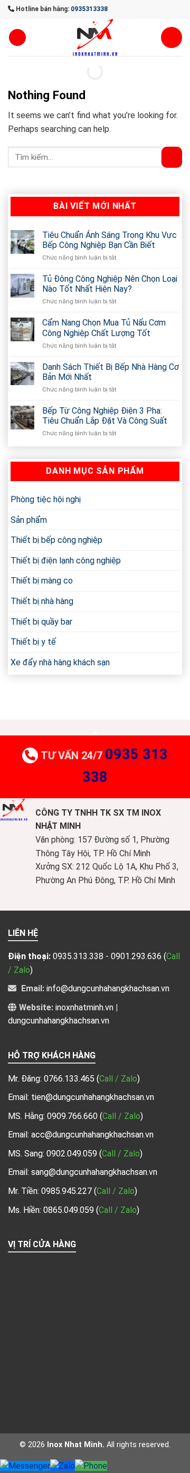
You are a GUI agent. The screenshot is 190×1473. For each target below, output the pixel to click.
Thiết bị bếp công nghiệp (56, 540)
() (118, 1079)
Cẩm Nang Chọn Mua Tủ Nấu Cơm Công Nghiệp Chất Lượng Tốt (104, 328)
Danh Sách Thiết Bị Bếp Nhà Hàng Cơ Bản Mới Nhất (110, 372)
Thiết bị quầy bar (41, 622)
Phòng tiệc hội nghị (46, 499)
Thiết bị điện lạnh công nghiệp (66, 561)
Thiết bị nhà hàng (42, 601)
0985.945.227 (67, 1191)
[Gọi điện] (91, 1466)
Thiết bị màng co (42, 581)
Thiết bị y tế (33, 642)
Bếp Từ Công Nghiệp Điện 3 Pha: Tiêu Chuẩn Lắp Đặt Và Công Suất (104, 416)
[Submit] (172, 157)
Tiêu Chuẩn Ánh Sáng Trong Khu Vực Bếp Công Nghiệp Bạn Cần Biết (109, 240)
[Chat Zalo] (62, 1466)
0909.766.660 (73, 1116)
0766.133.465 (70, 1079)
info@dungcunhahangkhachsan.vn (107, 988)
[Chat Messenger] (25, 1466)
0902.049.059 (72, 1154)
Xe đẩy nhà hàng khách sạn (60, 662)
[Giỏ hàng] (171, 37)
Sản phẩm (29, 520)
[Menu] (17, 37)
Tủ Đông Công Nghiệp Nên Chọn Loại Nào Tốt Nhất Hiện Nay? (109, 284)
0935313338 (89, 9)
